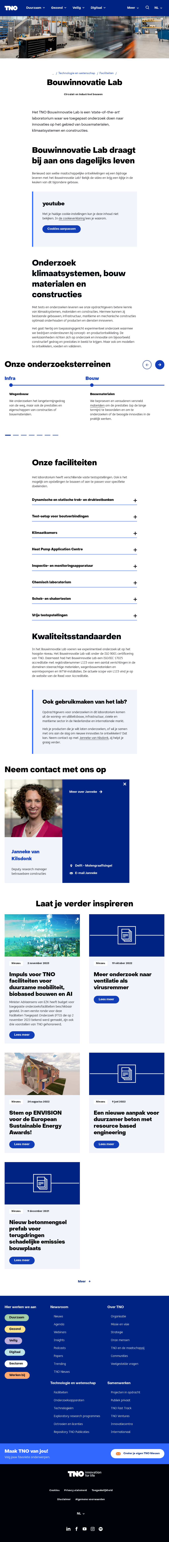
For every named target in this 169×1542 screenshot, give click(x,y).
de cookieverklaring (72, 218)
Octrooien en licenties (68, 1424)
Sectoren (16, 1363)
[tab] (8, 435)
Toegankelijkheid (102, 1490)
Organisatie (118, 1316)
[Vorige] (147, 364)
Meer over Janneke (83, 792)
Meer (131, 8)
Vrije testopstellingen (50, 615)
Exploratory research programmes (77, 1416)
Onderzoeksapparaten (69, 1400)
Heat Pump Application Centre (57, 549)
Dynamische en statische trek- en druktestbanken (73, 500)
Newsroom (59, 1307)
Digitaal (96, 8)
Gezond (57, 8)
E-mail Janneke (86, 873)
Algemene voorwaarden (90, 1499)
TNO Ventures (120, 1416)
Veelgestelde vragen (124, 1364)
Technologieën (63, 1408)
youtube (53, 204)
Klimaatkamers (44, 533)
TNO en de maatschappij (127, 1348)
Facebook (76, 1529)
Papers (58, 1356)
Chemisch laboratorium (51, 582)
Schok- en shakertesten (51, 599)
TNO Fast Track (121, 1408)
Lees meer (22, 1036)
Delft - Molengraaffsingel (93, 865)
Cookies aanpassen (61, 229)
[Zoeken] (147, 7)
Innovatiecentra (122, 1424)
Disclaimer (64, 1499)
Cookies (54, 1490)
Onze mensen (120, 1340)
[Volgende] (159, 364)
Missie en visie (120, 1324)
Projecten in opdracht (125, 1392)
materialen (97, 405)
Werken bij (17, 1375)
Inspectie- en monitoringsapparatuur (62, 566)
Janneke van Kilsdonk (93, 738)
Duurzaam (33, 8)
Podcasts (60, 1348)
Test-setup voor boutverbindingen (60, 516)
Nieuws (58, 1316)
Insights (59, 1340)
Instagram (93, 1529)
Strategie (117, 1332)
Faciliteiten (61, 1392)
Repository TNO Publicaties (71, 1432)
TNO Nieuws (62, 1372)
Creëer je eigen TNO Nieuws (141, 1453)
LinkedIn (68, 1529)
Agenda (59, 1324)
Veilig (77, 8)
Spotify (101, 1529)
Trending (60, 1364)
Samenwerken (119, 1383)
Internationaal (120, 1432)
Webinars (60, 1332)
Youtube (84, 1529)
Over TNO (115, 1307)
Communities (119, 1356)
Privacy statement (75, 1490)
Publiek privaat (120, 1400)
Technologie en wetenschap (73, 1383)
